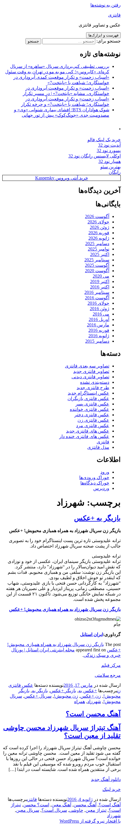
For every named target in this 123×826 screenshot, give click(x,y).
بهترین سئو (110, 166)
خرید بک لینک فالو (104, 139)
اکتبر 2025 (99, 254)
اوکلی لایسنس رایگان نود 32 (94, 156)
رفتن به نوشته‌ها (105, 5)
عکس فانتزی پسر (92, 403)
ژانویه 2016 (98, 335)
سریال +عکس (37, 696)
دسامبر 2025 (97, 243)
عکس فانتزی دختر (91, 414)
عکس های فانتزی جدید (87, 431)
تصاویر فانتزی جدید (91, 371)
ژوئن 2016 (99, 308)
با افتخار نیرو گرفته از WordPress (90, 821)
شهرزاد (94, 701)
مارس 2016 (98, 324)
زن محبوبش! (66, 696)
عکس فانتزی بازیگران (88, 398)
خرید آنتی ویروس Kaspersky (61, 177)
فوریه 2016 (98, 330)
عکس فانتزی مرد (92, 425)
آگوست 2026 (97, 216)
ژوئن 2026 (99, 227)
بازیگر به (40, 690)
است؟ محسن (36, 804)
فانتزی (114, 15)
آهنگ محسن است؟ (93, 714)
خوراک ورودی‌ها (94, 477)
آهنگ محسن (85, 804)
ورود (104, 472)
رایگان (115, 172)
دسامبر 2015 (97, 341)
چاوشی (76, 810)
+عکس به (87, 690)
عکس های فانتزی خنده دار (84, 436)
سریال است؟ (54, 810)
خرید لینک (111, 789)
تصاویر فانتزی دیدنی (90, 376)
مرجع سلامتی (108, 675)
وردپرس (101, 488)
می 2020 (101, 276)
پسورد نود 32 (109, 150)
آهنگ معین (61, 804)
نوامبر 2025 (98, 249)
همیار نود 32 (109, 161)
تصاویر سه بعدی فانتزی (87, 365)
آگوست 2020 (97, 270)
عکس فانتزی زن (93, 420)
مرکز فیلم (111, 665)
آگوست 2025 (97, 265)
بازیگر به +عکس (97, 518)
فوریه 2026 (98, 232)
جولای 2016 (98, 303)
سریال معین (27, 810)
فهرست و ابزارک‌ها (103, 35)
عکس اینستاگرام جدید (88, 393)
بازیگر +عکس (63, 690)
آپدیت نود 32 (109, 145)
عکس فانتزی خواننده (89, 409)
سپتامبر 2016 (96, 292)
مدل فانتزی (98, 447)
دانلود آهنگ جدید (106, 779)
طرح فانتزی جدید (93, 387)
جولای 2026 (98, 221)
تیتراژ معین (96, 810)
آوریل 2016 (99, 319)
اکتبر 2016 (99, 286)
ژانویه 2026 (98, 238)
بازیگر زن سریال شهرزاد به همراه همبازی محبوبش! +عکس (65, 609)
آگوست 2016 (97, 297)
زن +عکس (90, 696)
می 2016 (101, 314)
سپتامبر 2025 (96, 259)
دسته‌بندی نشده (94, 382)
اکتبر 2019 (99, 281)
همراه (79, 701)
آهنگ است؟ (110, 804)
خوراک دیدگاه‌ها (94, 482)
